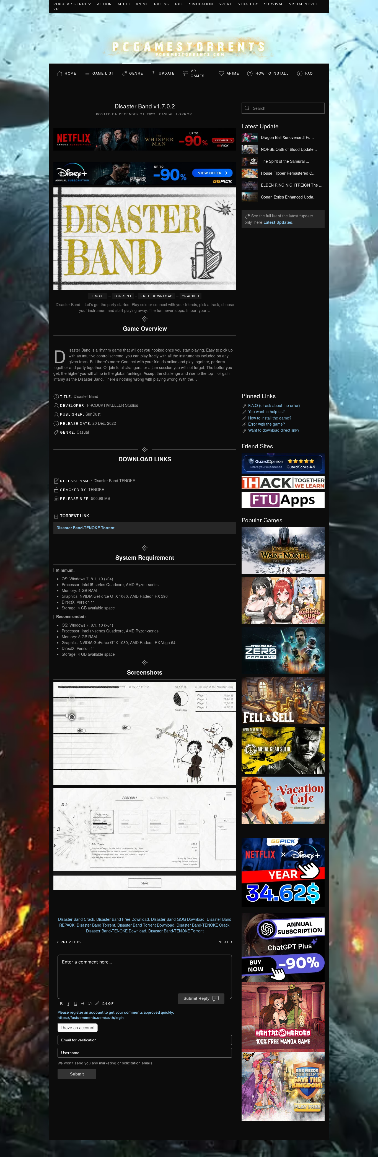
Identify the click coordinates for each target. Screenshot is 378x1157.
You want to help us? (266, 411)
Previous (70, 942)
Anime (142, 4)
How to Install (272, 73)
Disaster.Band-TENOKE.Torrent (85, 527)
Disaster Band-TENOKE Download (116, 931)
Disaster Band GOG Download (177, 919)
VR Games (198, 73)
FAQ (309, 73)
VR (56, 9)
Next (225, 942)
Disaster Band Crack (76, 919)
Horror (184, 114)
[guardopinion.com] (283, 462)
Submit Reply (196, 998)
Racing (162, 4)
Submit (77, 1074)
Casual (166, 114)
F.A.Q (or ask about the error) (274, 405)
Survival (274, 4)
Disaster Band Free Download (122, 919)
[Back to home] (189, 38)
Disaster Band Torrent (96, 925)
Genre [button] (136, 73)
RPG (179, 4)
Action (104, 4)
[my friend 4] (283, 499)
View (283, 549)
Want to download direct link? (273, 430)
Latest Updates (277, 222)
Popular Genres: (72, 4)
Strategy (248, 4)
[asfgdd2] (283, 1016)
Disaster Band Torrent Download (145, 925)
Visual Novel (303, 4)
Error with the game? (266, 424)
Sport (225, 4)
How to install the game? (269, 418)
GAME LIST (103, 73)
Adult (124, 4)
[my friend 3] (283, 482)
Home (70, 73)
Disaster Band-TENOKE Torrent (176, 931)
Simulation (201, 4)
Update (167, 73)
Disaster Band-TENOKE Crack (203, 925)
